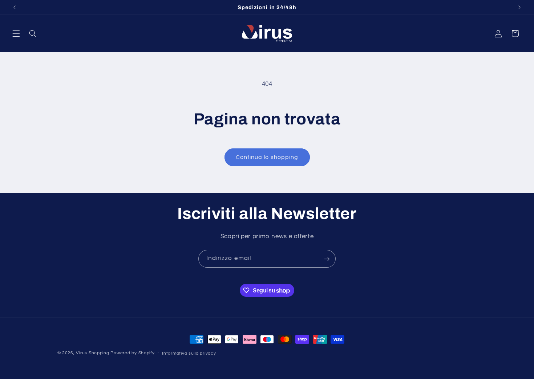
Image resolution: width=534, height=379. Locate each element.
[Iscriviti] (327, 259)
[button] (16, 33)
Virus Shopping (92, 353)
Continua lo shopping (267, 157)
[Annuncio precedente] (15, 7)
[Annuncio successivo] (519, 7)
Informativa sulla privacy (189, 353)
